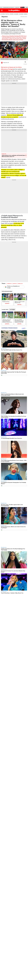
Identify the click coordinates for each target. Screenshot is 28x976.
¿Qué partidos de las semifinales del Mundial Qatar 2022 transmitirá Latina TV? (13, 156)
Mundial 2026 (20, 283)
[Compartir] (25, 62)
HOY (1, 7)
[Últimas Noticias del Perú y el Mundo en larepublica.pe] (14, 10)
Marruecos (9, 283)
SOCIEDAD (21, 14)
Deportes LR (6, 62)
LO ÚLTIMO (2, 14)
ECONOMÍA (16, 14)
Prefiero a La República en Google (13, 287)
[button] (2, 10)
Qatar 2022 (15, 283)
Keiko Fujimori (18, 7)
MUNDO (25, 14)
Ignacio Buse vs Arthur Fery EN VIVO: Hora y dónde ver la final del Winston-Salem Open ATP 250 (14, 39)
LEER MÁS (7, 303)
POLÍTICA (7, 14)
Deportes (5, 16)
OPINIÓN (11, 14)
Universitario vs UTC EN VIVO (8, 7)
